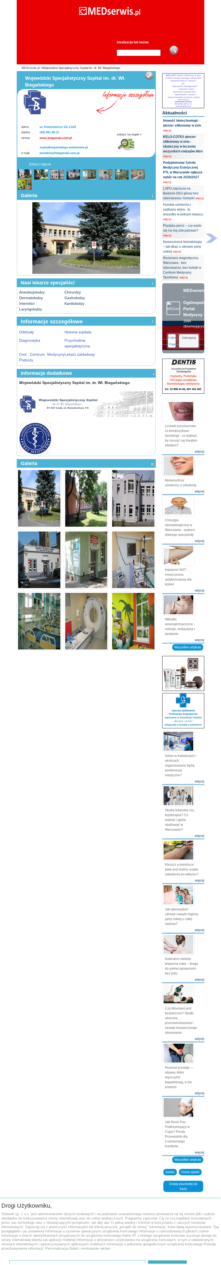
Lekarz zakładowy (79, 354)
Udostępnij (189, 337)
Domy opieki (190, 1172)
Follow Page (172, 341)
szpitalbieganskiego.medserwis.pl (64, 147)
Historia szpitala (77, 332)
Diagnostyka (29, 340)
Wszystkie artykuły (187, 647)
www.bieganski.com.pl (56, 137)
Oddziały (26, 332)
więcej (167, 130)
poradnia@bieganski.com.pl (60, 153)
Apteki (170, 1172)
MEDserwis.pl (31, 67)
